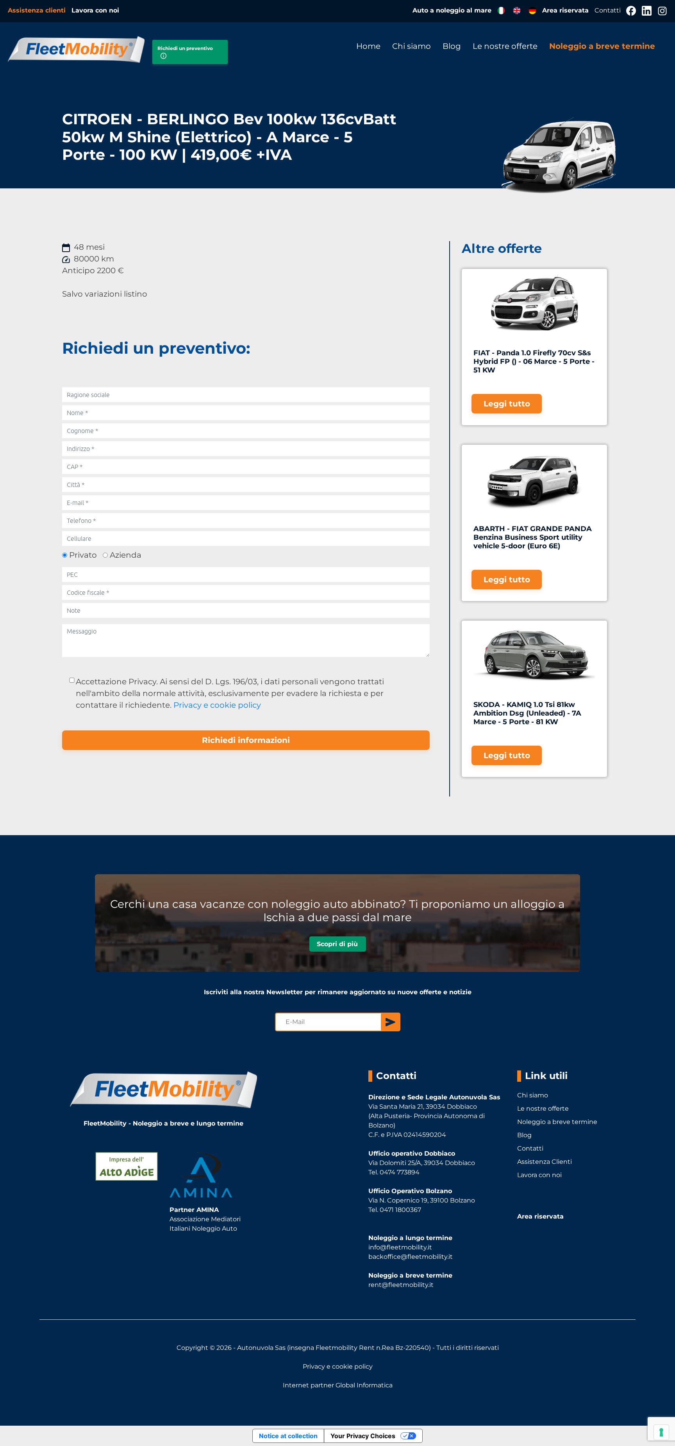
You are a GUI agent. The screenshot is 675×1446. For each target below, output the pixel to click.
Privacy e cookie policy (217, 705)
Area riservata (566, 10)
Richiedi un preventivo (185, 48)
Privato (83, 555)
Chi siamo (411, 46)
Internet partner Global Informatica (338, 1385)
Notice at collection (288, 1436)
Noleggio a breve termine (602, 46)
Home (368, 46)
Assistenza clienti (38, 10)
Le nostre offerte (505, 46)
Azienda (125, 555)
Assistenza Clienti (544, 1161)
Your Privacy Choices (362, 1436)
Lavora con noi (95, 10)
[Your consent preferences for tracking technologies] (661, 1432)
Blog (452, 46)
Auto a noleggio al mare (451, 10)
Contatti (608, 10)
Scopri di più (337, 943)
